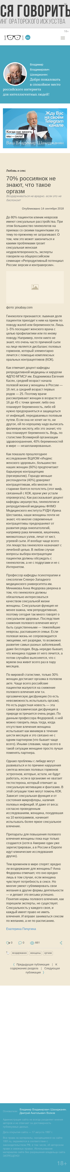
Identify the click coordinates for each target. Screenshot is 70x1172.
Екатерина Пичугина (21, 929)
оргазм (48, 953)
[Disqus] (35, 1043)
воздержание (19, 953)
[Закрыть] (65, 4)
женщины (35, 953)
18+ (66, 31)
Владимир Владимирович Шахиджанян (43, 1110)
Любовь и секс (16, 170)
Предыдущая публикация (33, 964)
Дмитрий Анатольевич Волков (37, 1113)
